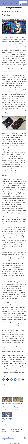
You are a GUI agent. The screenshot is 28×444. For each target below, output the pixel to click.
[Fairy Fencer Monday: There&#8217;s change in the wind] (7, 414)
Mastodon (3, 3)
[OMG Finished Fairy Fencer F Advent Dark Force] (18, 399)
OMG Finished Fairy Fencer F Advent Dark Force (18, 404)
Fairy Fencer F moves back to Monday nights (7, 404)
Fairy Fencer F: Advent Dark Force (16, 430)
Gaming (4, 431)
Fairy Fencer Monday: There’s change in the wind (7, 419)
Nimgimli (22, 19)
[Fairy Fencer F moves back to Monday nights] (7, 399)
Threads (10, 3)
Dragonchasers (14, 7)
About (16, 3)
